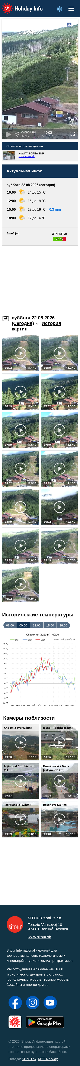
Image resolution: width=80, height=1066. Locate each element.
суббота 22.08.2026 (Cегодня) (33, 320)
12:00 (37, 625)
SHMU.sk (29, 1059)
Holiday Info (18, 5)
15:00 (50, 625)
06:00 (10, 625)
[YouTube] (50, 1003)
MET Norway (48, 1059)
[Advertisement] (40, 278)
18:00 (63, 625)
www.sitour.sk (39, 937)
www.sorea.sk (27, 156)
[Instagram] (32, 1003)
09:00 (23, 625)
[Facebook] (15, 1003)
